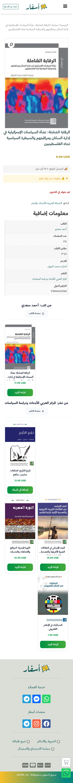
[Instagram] (36, 723)
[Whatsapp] (46, 699)
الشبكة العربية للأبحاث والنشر (46, 203)
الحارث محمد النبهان (57, 266)
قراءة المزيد (20, 392)
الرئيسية (64, 25)
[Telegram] (26, 699)
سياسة (55, 25)
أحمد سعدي (61, 229)
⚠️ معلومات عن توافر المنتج (52, 178)
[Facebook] (46, 723)
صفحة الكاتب (35, 313)
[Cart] (66, 762)
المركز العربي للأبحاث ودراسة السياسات (49, 279)
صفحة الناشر (34, 411)
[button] (11, 44)
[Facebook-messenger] (36, 699)
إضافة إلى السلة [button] (20, 490)
